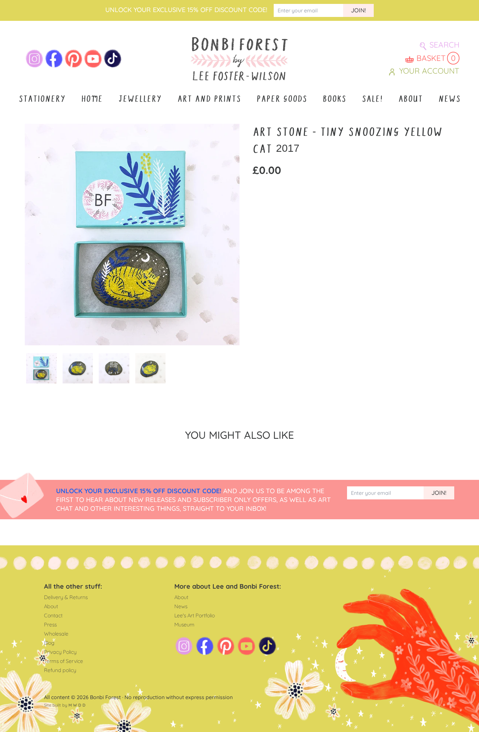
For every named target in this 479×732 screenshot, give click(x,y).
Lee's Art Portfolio (194, 615)
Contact (53, 615)
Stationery (42, 99)
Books (334, 99)
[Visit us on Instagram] (34, 58)
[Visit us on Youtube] (93, 58)
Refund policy (60, 670)
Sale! (372, 99)
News (449, 99)
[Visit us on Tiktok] (113, 58)
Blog (49, 642)
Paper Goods (281, 99)
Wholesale (56, 633)
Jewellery (140, 99)
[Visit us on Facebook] (54, 58)
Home (92, 99)
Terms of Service (63, 661)
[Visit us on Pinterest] (73, 58)
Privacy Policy (60, 652)
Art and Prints (209, 99)
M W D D (76, 705)
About (410, 99)
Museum (184, 624)
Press (50, 624)
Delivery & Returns (66, 597)
